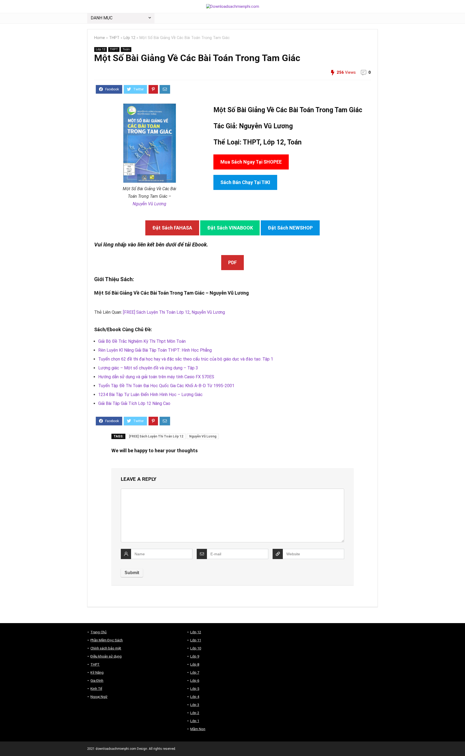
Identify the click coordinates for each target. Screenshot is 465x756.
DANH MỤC (101, 17)
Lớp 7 (194, 672)
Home (99, 38)
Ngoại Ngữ (98, 697)
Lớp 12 (129, 38)
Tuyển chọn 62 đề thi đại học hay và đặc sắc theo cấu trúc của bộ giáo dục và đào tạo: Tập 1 (185, 359)
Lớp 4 (194, 697)
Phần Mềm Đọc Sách (106, 640)
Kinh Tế (96, 689)
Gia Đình (96, 681)
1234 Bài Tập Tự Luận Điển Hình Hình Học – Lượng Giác (150, 394)
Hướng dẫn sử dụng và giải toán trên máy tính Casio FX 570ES (156, 376)
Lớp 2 (194, 713)
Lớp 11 (195, 640)
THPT (114, 38)
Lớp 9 (194, 656)
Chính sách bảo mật (105, 648)
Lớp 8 (194, 664)
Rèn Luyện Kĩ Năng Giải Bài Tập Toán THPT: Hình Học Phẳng (155, 350)
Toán (126, 49)
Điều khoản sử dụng (106, 656)
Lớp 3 (194, 705)
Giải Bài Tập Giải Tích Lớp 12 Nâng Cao (134, 403)
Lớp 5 (194, 689)
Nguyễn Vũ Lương (149, 203)
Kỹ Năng (97, 672)
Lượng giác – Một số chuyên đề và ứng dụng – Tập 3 (148, 367)
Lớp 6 (194, 681)
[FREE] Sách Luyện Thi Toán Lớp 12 (156, 312)
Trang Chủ (98, 632)
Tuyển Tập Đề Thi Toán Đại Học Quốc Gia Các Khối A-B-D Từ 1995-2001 (166, 385)
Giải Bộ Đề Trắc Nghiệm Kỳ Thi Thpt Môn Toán (142, 341)
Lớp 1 (194, 721)
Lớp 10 (195, 648)
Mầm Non (197, 729)
